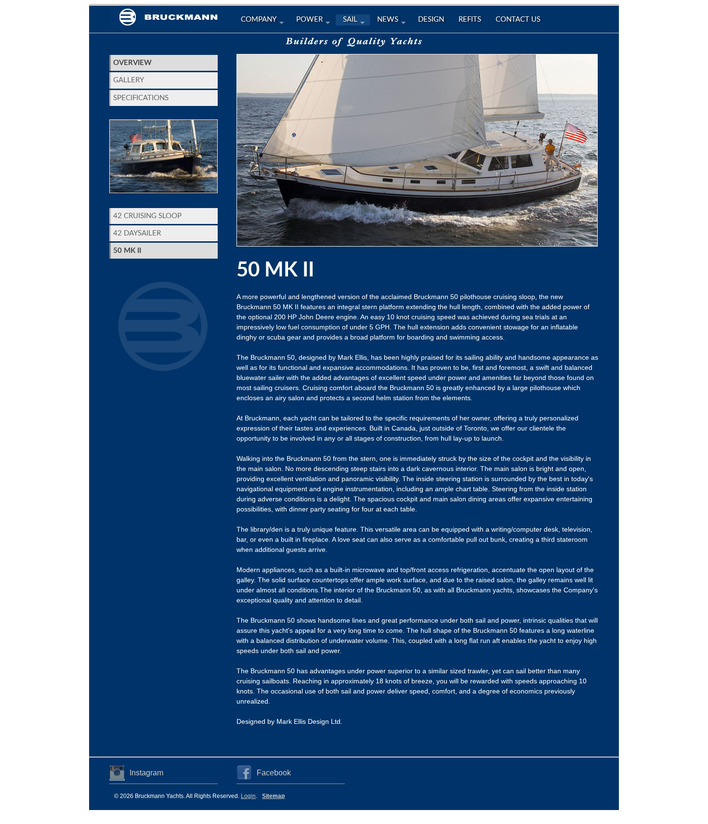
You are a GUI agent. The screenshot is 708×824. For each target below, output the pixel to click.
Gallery (128, 80)
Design (431, 19)
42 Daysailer (137, 233)
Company (255, 21)
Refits (470, 19)
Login (248, 796)
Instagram (146, 773)
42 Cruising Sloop (147, 216)
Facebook (274, 773)
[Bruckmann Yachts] (176, 20)
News (384, 21)
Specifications (141, 98)
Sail (346, 21)
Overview (132, 62)
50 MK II (127, 250)
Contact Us (518, 19)
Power (306, 21)
